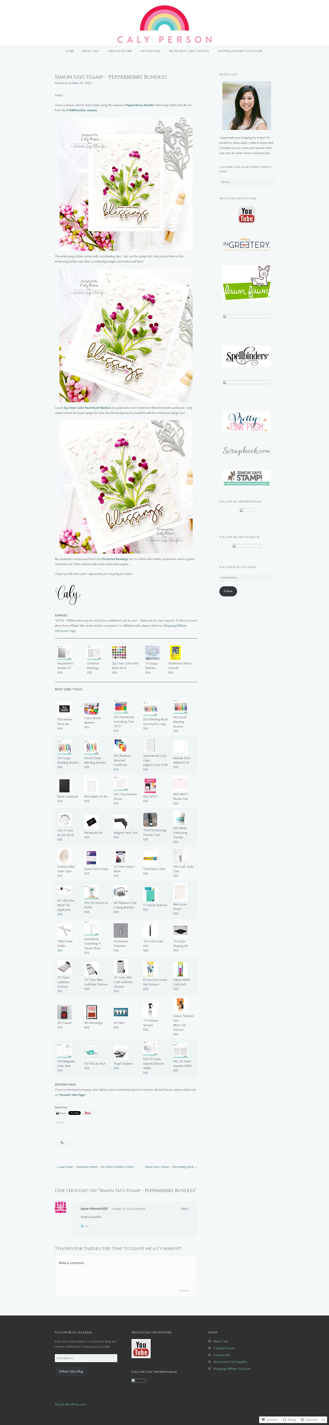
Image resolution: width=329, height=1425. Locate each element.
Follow (228, 591)
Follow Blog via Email (238, 567)
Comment (184, 1290)
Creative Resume (120, 51)
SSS (59, 672)
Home (70, 51)
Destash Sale (151, 51)
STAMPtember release (81, 110)
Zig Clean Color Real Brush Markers (87, 408)
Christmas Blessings (114, 559)
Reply (184, 1208)
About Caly (90, 51)
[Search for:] (246, 182)
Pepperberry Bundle (139, 105)
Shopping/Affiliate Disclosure (240, 51)
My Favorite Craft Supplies (189, 51)
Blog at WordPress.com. (71, 1404)
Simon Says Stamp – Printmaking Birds (169, 1167)
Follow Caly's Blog (71, 1371)
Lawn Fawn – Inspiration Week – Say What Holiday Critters (96, 1167)
